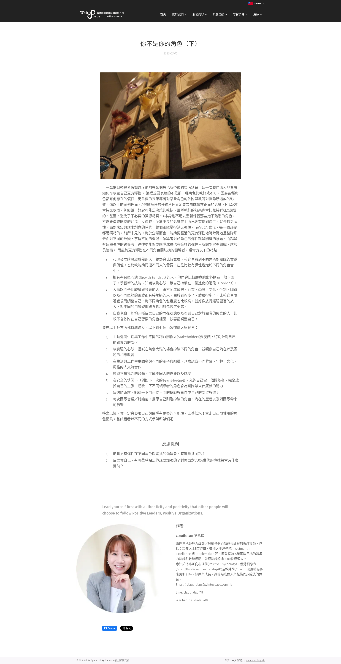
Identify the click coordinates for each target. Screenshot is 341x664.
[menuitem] (163, 14)
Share (111, 628)
